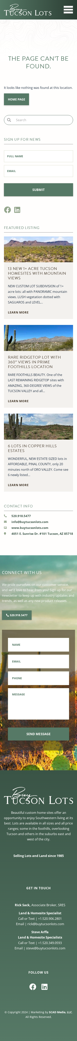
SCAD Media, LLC (60, 1012)
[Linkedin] (17, 209)
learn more (18, 312)
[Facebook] (7, 209)
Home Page (16, 99)
